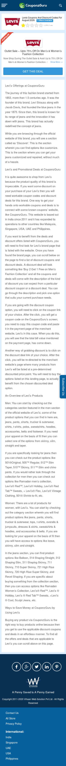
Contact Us (12, 713)
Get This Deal (33, 71)
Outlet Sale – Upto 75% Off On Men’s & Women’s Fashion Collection (33, 52)
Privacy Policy (14, 723)
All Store (10, 718)
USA (8, 753)
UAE (8, 748)
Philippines (12, 758)
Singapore (12, 742)
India (8, 737)
